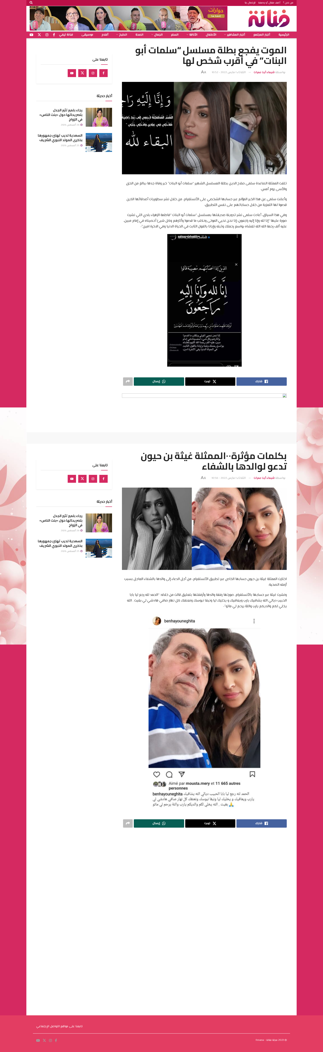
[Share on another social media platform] (128, 381)
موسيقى (87, 34)
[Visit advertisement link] (128, 18)
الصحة (139, 34)
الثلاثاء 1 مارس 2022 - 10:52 (229, 72)
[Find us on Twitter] (82, 73)
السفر (174, 34)
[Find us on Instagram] (93, 73)
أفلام (105, 34)
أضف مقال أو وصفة (269, 3)
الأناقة (193, 34)
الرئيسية (284, 34)
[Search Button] (31, 3)
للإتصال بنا (250, 3)
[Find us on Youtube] (72, 73)
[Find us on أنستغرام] (47, 35)
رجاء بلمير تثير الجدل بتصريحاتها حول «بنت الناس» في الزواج (60, 114)
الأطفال (211, 34)
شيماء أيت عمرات (264, 72)
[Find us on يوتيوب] (31, 35)
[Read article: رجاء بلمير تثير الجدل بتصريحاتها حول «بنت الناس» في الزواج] (99, 117)
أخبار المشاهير (236, 34)
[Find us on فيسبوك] (54, 35)
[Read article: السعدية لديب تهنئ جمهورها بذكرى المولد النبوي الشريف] (99, 142)
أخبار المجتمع (262, 34)
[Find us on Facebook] (103, 73)
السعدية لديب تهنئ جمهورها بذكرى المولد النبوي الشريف (60, 137)
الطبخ (123, 34)
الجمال (158, 34)
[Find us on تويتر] (39, 35)
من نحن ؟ (288, 3)
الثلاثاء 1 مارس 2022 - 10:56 (229, 478)
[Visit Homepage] (270, 18)
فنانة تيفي (66, 34)
